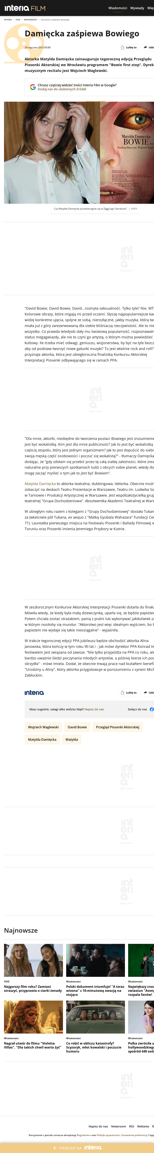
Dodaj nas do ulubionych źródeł (77, 89)
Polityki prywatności (108, 1135)
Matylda (72, 739)
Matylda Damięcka (40, 483)
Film (18, 19)
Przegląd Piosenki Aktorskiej (117, 727)
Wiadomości (30, 19)
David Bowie (77, 727)
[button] (118, 8)
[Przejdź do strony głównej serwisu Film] (38, 8)
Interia (8, 19)
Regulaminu (84, 1135)
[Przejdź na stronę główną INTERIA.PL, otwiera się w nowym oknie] (17, 8)
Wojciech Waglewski (43, 727)
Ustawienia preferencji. (134, 1135)
